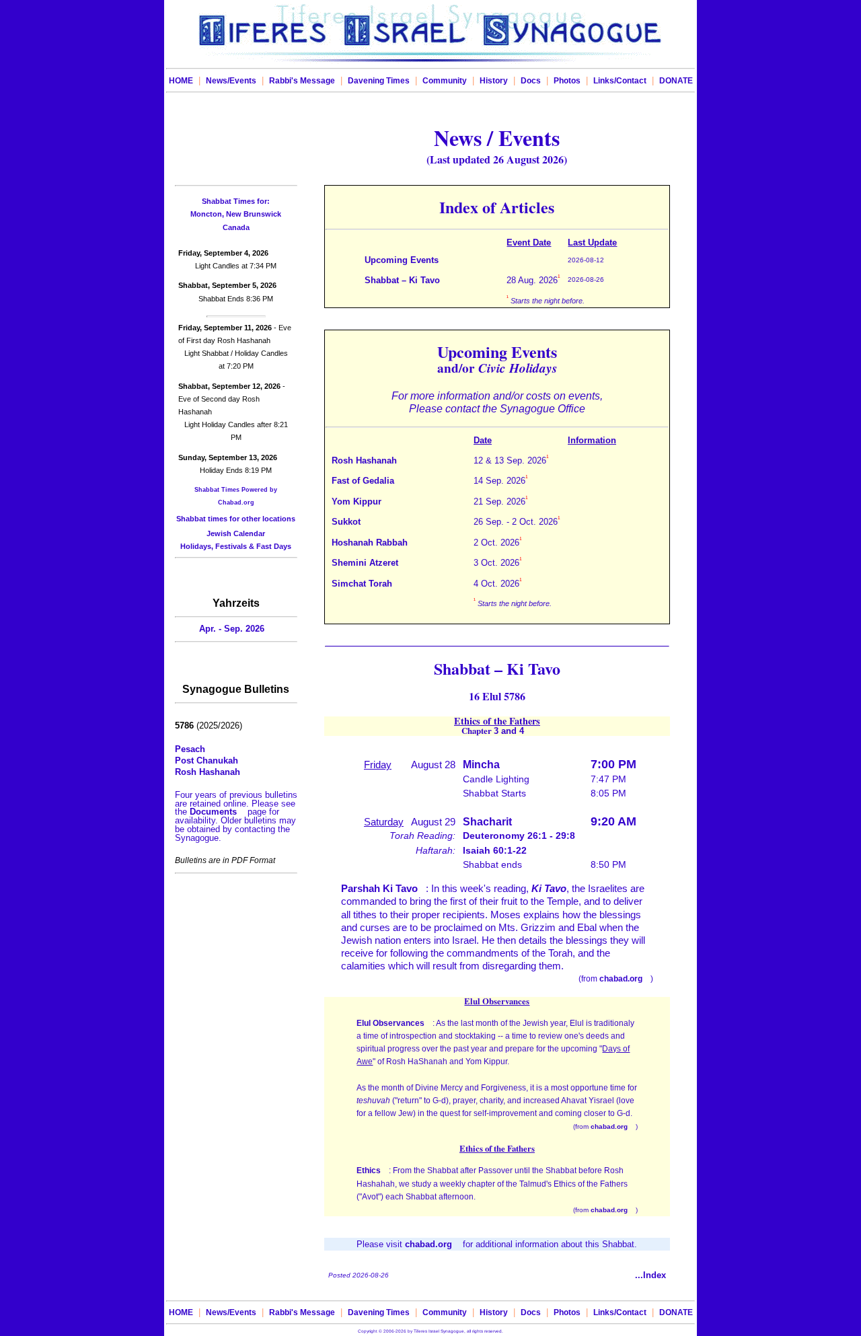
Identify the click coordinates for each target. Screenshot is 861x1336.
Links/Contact (619, 81)
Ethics (369, 1170)
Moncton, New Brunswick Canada (235, 214)
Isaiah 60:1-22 (495, 850)
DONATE (676, 81)
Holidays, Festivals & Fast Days (235, 546)
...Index (650, 1275)
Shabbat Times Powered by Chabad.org (235, 496)
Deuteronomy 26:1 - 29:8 (519, 835)
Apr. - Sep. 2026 (231, 629)
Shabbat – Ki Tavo (402, 280)
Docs (531, 81)
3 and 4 (509, 731)
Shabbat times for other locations (235, 519)
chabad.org (620, 979)
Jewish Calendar (236, 533)
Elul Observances (390, 1023)
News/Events (231, 81)
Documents (213, 812)
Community (444, 81)
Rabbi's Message (302, 81)
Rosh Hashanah (207, 772)
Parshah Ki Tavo (379, 888)
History (494, 81)
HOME (181, 81)
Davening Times (379, 81)
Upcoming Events (402, 260)
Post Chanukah (206, 760)
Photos (567, 81)
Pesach (190, 749)
